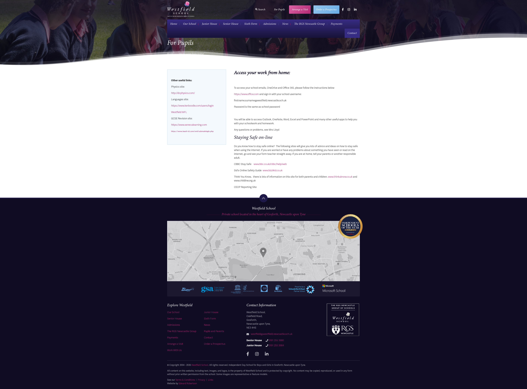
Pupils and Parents (214, 331)
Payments (336, 24)
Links (210, 380)
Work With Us (174, 350)
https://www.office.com (246, 94)
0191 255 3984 (276, 345)
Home (173, 24)
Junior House (209, 24)
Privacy (201, 380)
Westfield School (199, 365)
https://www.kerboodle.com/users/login (192, 105)
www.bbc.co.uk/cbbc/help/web (270, 164)
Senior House (230, 24)
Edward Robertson (188, 383)
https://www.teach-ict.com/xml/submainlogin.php (192, 131)
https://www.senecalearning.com (189, 124)
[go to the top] (263, 198)
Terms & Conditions (185, 380)
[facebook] (343, 9)
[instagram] (348, 9)
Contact (352, 33)
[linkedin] (355, 9)
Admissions (269, 24)
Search (261, 9)
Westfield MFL (179, 112)
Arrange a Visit (300, 9)
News (285, 24)
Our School (189, 24)
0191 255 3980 (276, 340)
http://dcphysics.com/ (183, 93)
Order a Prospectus (326, 9)
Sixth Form (250, 24)
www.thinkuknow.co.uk (340, 176)
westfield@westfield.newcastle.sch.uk (271, 334)
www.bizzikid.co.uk (272, 170)
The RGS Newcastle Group (309, 24)
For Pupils (279, 9)
